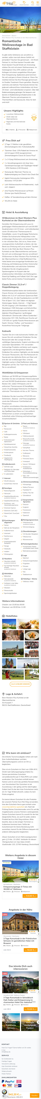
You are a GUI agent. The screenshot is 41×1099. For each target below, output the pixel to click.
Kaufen (35, 1095)
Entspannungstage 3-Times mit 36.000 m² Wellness (17, 888)
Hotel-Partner (6, 1074)
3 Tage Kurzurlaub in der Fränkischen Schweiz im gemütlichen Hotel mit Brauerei (20, 940)
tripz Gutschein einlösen (9, 1066)
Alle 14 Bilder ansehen (20, 684)
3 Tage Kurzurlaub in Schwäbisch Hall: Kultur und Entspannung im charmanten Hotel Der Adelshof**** (19, 1000)
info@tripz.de (6, 1052)
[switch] (4, 1096)
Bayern (14, 36)
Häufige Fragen (7, 1061)
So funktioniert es (7, 1059)
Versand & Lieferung (8, 1064)
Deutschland (6, 36)
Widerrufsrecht (7, 1071)
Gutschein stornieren (8, 1069)
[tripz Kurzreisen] (7, 3)
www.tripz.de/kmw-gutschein (13, 807)
